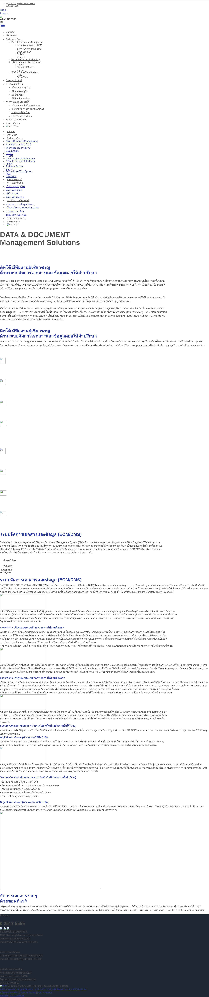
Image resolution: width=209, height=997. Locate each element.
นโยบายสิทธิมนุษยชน (76, 989)
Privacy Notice (28, 992)
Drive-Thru (22, 77)
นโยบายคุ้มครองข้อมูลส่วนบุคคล (27, 109)
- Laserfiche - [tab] (9, 560)
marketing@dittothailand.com (21, 3)
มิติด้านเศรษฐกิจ (19, 91)
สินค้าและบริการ (14, 39)
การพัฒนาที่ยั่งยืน (14, 84)
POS (19, 75)
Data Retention (44, 992)
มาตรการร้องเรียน (20, 112)
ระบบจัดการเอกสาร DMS (29, 45)
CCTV (20, 70)
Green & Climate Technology (25, 59)
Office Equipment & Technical (26, 62)
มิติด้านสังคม (17, 95)
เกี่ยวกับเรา (11, 35)
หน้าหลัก (10, 32)
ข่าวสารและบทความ (16, 119)
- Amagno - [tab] (8, 566)
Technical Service (26, 67)
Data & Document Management (27, 42)
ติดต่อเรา (4, 13)
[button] (2, 25)
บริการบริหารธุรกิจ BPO (29, 49)
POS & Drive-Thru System (24, 72)
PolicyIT (4, 995)
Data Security (24, 52)
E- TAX (20, 54)
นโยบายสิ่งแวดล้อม (10, 992)
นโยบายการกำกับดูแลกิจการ (25, 105)
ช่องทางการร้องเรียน (21, 116)
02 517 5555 (14, 6)
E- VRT (21, 57)
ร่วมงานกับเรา (13, 123)
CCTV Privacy (17, 995)
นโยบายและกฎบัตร (21, 87)
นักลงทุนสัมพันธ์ (14, 80)
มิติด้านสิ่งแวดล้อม (20, 98)
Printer (20, 64)
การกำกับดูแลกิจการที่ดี (17, 102)
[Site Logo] (3, 10)
